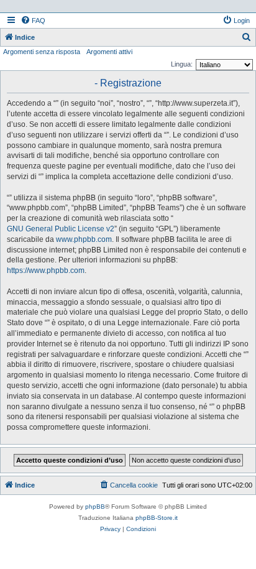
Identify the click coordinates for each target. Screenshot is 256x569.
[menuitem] (33, 20)
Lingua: (182, 64)
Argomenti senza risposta (41, 51)
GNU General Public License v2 (60, 228)
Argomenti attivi (109, 51)
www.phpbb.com (84, 239)
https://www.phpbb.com (46, 270)
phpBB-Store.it (156, 517)
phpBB (95, 506)
